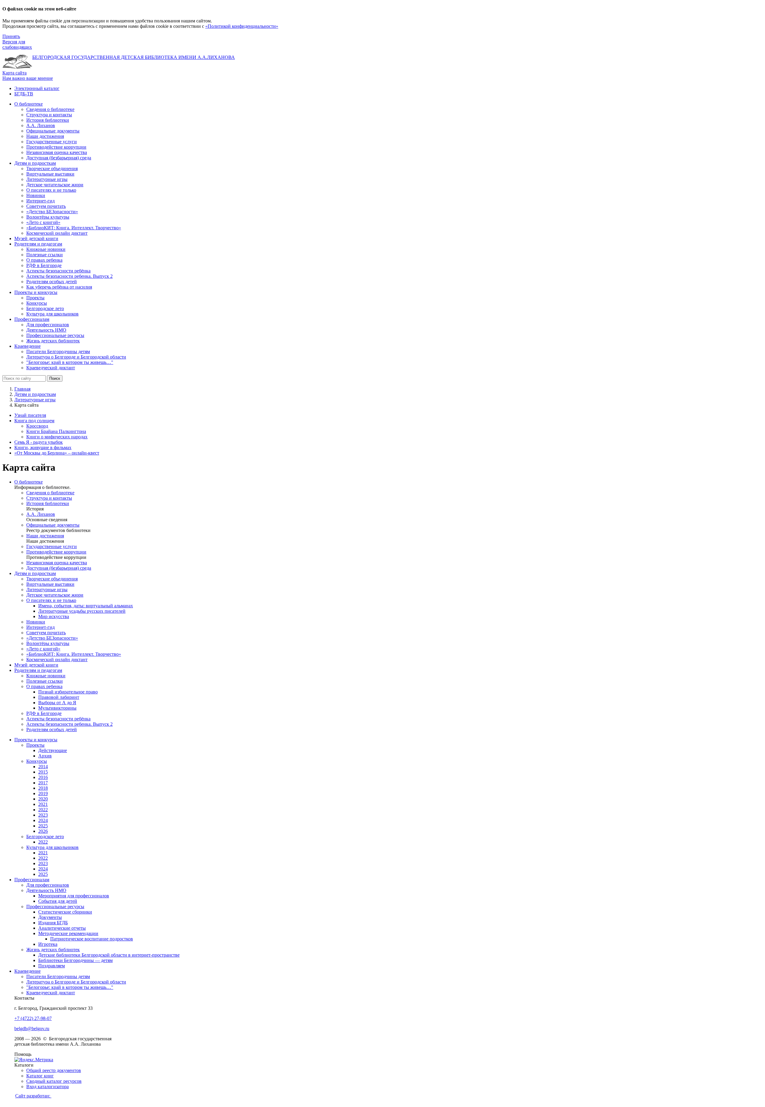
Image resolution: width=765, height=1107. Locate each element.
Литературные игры (35, 399)
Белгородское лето (45, 836)
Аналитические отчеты (62, 928)
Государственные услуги (51, 546)
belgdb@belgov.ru (31, 1028)
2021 (43, 804)
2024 (43, 820)
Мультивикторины (57, 707)
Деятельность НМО (46, 890)
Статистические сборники (65, 911)
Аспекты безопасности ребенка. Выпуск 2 (69, 724)
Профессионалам (31, 879)
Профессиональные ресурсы (55, 906)
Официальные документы (52, 524)
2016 (43, 777)
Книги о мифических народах (57, 436)
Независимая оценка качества (56, 562)
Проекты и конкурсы (35, 739)
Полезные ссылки (44, 681)
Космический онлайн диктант (57, 659)
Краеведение (27, 971)
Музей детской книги (36, 664)
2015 (43, 771)
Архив (45, 755)
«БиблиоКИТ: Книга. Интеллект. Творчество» (73, 654)
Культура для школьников (52, 847)
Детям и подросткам (35, 394)
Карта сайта (14, 72)
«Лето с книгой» (43, 648)
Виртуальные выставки (50, 584)
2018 (43, 788)
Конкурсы (36, 761)
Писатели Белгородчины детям (58, 976)
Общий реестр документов (53, 1070)
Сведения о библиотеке (50, 492)
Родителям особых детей (51, 729)
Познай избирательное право (68, 691)
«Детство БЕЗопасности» (52, 638)
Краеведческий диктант (50, 992)
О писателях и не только (51, 600)
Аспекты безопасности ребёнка (58, 718)
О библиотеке (28, 481)
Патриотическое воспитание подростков (91, 938)
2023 (43, 815)
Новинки (35, 621)
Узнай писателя (30, 415)
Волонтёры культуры (47, 643)
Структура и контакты (49, 498)
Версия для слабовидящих (17, 44)
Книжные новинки (45, 675)
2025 (43, 825)
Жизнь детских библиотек (53, 949)
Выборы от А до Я (57, 702)
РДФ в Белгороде (44, 713)
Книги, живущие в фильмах (42, 447)
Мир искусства (53, 616)
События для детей (57, 901)
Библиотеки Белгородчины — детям (75, 960)
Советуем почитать (46, 632)
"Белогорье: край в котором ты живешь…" (69, 987)
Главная (22, 388)
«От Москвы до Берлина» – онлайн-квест (56, 452)
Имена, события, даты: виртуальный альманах (85, 605)
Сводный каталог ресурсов (54, 1081)
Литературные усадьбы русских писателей (82, 611)
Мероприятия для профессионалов (73, 895)
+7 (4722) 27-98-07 (33, 1018)
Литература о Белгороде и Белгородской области (76, 981)
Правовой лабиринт (58, 697)
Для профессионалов (47, 885)
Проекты (35, 745)
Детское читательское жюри (54, 594)
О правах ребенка (44, 686)
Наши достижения (45, 535)
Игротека (47, 944)
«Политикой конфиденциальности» (241, 26)
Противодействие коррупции (56, 551)
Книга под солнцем (34, 420)
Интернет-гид (40, 627)
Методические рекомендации (68, 933)
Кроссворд (37, 426)
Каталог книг (40, 1075)
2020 (43, 798)
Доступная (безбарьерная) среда (58, 568)
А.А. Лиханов (40, 514)
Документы (50, 917)
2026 (43, 831)
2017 (43, 782)
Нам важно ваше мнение (27, 78)
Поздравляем (51, 965)
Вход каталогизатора (47, 1086)
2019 (43, 793)
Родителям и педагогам (38, 670)
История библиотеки (47, 503)
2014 (43, 766)
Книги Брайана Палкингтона (56, 431)
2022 (43, 809)
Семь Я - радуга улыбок (38, 442)
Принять (11, 36)
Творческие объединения (52, 578)
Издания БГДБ (53, 922)
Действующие (52, 750)
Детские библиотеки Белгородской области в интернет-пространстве (109, 954)
